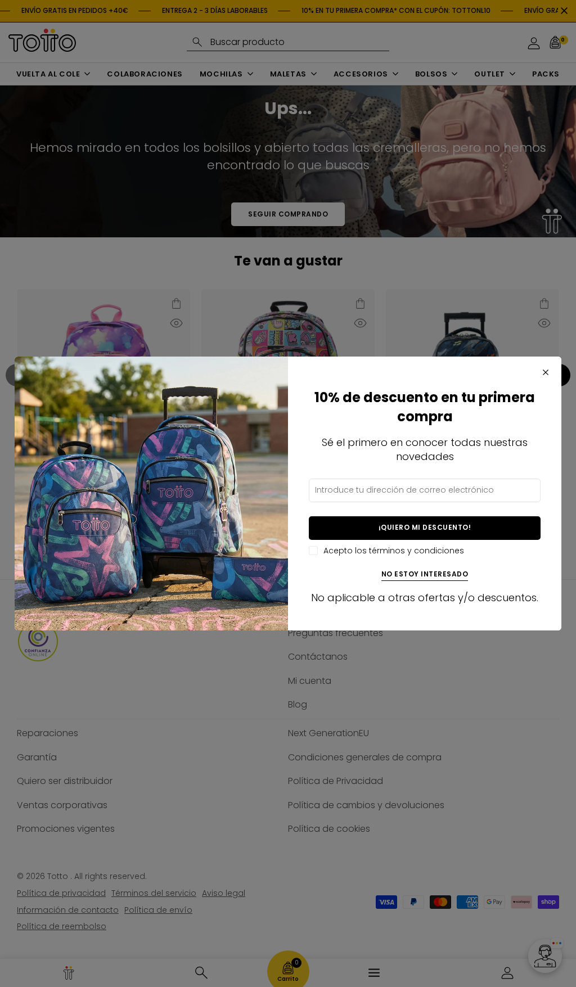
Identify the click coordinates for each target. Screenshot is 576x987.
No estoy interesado (425, 574)
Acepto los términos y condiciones (393, 551)
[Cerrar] (545, 372)
